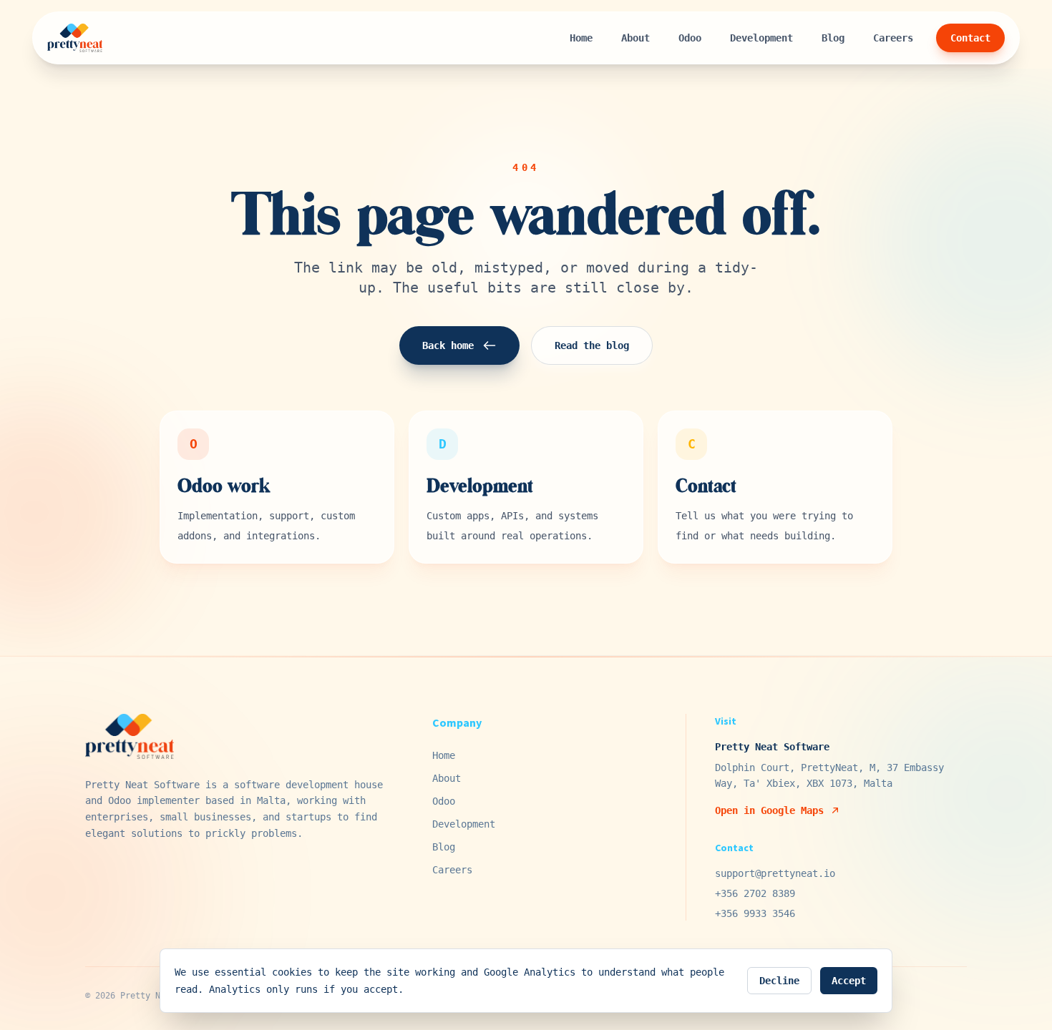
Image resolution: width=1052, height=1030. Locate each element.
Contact (970, 38)
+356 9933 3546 (755, 913)
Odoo (689, 38)
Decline (779, 980)
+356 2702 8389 (755, 893)
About (635, 38)
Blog (833, 38)
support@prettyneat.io (775, 873)
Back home (448, 345)
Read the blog (592, 345)
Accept (849, 980)
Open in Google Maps (769, 810)
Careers (893, 38)
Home (581, 38)
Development (761, 38)
